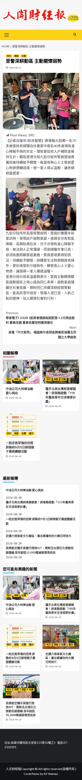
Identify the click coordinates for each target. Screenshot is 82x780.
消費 (16, 689)
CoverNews (31, 773)
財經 (9, 693)
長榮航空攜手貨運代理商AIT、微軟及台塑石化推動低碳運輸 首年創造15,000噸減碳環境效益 (40, 550)
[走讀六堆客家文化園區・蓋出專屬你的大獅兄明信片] (61, 637)
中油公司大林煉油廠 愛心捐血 (24, 490)
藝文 (31, 433)
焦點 (16, 56)
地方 (9, 56)
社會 (24, 56)
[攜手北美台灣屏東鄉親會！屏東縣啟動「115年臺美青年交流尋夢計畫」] (61, 372)
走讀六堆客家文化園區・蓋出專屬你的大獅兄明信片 (39, 535)
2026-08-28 (15, 398)
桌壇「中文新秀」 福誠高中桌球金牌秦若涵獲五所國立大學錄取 (42, 332)
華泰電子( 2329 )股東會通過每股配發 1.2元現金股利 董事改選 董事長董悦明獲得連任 (40, 317)
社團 (24, 379)
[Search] (74, 34)
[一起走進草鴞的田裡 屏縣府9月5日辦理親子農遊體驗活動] (21, 426)
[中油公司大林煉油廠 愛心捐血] (21, 372)
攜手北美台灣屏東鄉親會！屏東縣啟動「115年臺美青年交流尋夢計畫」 (40, 504)
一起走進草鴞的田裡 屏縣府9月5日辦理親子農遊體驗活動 (20, 447)
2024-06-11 (15, 67)
